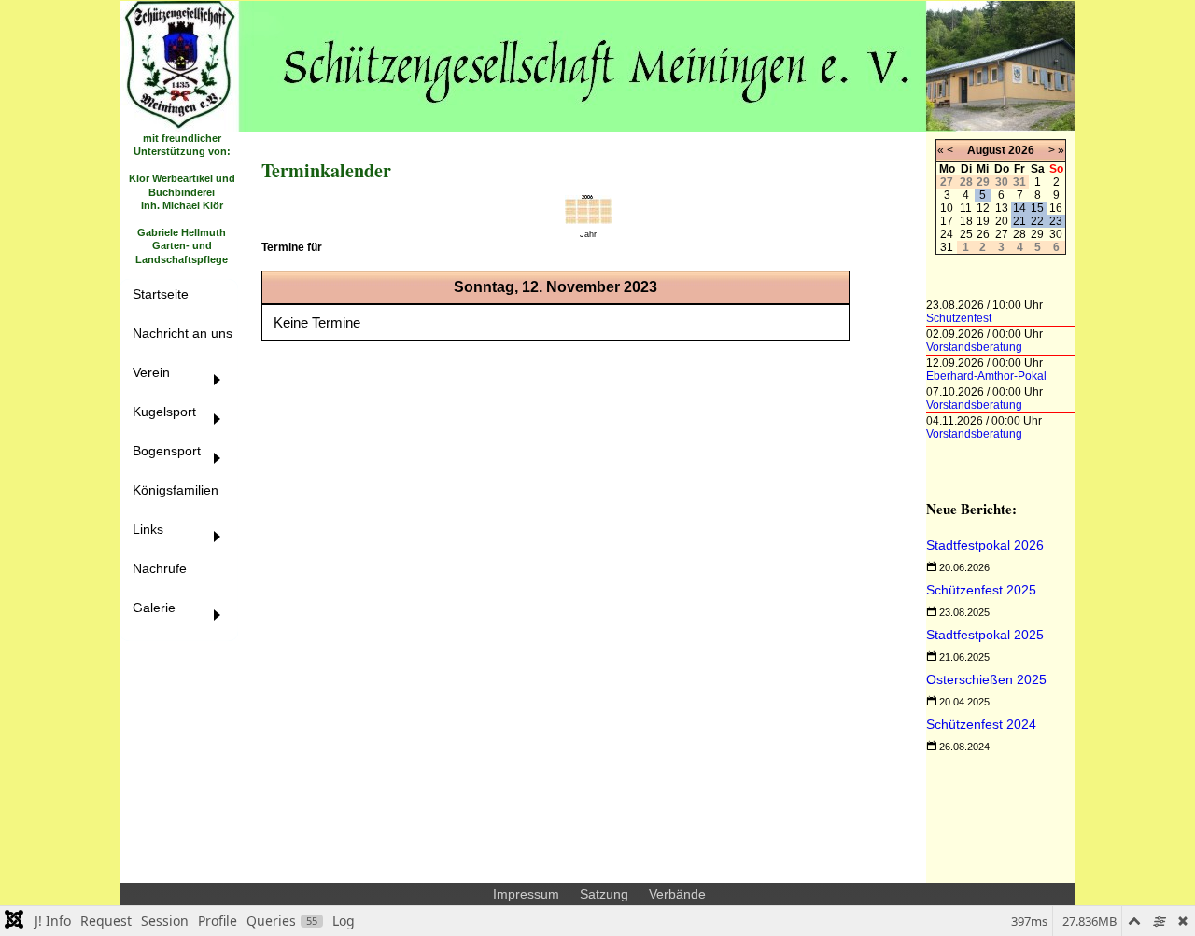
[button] (182, 382)
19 (983, 221)
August (986, 150)
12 (983, 208)
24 (946, 234)
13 (1001, 208)
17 (946, 221)
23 (1055, 221)
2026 (1021, 150)
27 (1001, 234)
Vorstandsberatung (974, 347)
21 (1019, 221)
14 (1019, 208)
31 (946, 247)
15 (1037, 208)
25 (966, 234)
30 (1055, 234)
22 (1037, 221)
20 (1001, 221)
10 (946, 208)
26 (983, 234)
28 (1019, 234)
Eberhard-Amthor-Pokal (986, 376)
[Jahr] (588, 219)
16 (1055, 208)
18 (966, 221)
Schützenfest (958, 318)
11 (966, 208)
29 (1037, 234)
